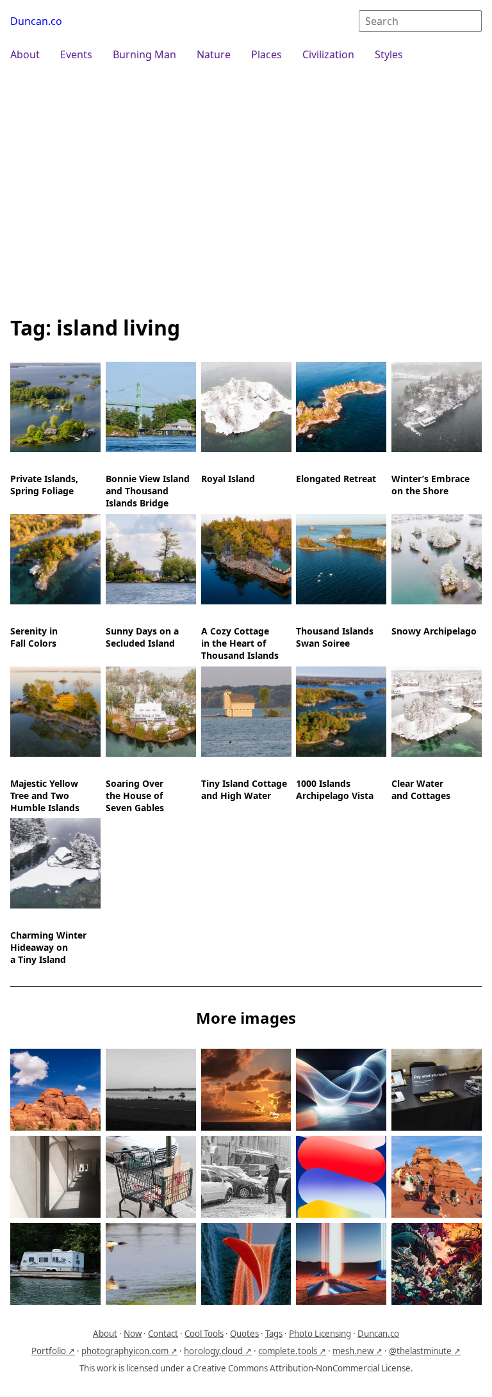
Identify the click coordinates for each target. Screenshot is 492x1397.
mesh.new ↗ (357, 1351)
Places (266, 54)
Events (76, 54)
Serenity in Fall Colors (34, 637)
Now (133, 1333)
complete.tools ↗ (292, 1351)
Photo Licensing (320, 1333)
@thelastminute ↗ (425, 1351)
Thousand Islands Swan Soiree (334, 637)
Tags (274, 1333)
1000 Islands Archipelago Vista (334, 789)
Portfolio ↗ (53, 1351)
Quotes (244, 1333)
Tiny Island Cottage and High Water (244, 789)
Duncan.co (36, 21)
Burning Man (144, 54)
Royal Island (228, 478)
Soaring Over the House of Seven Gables (135, 795)
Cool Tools (204, 1333)
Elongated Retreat (336, 478)
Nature (214, 54)
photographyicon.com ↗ (129, 1351)
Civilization (328, 54)
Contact (163, 1333)
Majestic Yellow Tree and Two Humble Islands (44, 795)
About (25, 54)
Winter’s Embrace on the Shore (430, 484)
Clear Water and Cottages (420, 789)
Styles (389, 54)
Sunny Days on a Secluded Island (142, 637)
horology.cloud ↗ (218, 1351)
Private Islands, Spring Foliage (44, 484)
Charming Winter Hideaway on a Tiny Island (48, 947)
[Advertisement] (246, 187)
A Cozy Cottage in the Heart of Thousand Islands (240, 643)
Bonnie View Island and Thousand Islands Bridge (148, 490)
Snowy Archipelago (434, 631)
